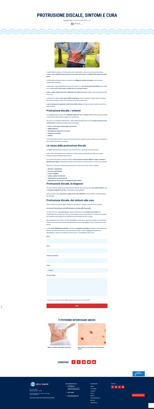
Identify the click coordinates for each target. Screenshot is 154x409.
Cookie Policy (39, 397)
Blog (71, 20)
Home (92, 386)
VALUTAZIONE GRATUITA (138, 395)
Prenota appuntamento (138, 373)
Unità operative (95, 398)
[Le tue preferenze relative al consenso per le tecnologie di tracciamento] (1, 306)
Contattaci (94, 402)
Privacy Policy (33, 397)
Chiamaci (89, 230)
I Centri (92, 391)
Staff (92, 393)
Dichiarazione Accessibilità (48, 397)
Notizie (92, 400)
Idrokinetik (66, 20)
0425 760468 (71, 392)
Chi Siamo (93, 388)
